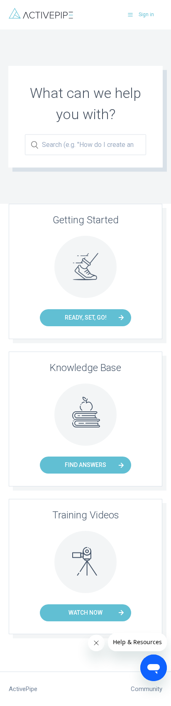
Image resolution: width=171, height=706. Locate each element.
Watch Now (85, 612)
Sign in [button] (146, 14)
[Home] (41, 16)
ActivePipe (23, 689)
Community (146, 689)
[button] (130, 14)
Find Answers (85, 465)
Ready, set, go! (86, 317)
